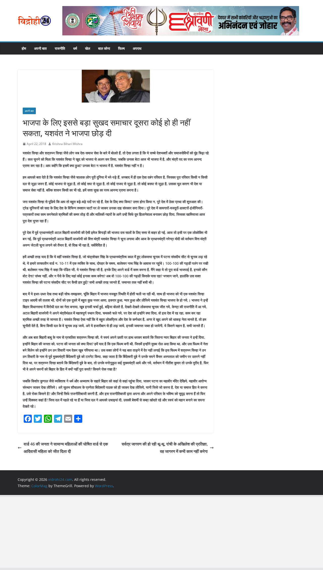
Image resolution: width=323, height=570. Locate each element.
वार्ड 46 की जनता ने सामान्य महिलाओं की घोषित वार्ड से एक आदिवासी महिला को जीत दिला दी (66, 447)
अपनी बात (40, 48)
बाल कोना (104, 48)
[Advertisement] (151, 532)
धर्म (75, 48)
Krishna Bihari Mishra (67, 144)
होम (24, 48)
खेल (87, 48)
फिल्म (121, 48)
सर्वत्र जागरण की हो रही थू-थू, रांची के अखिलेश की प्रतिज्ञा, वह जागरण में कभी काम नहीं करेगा (165, 447)
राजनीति (60, 48)
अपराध (137, 48)
